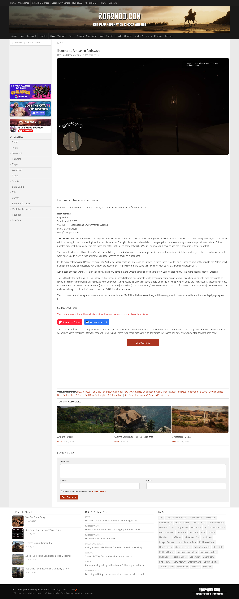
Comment (64, 461)
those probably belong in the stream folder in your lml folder (115, 565)
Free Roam (196, 527)
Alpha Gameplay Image (176, 517)
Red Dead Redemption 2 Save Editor (43, 530)
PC (214, 547)
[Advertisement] (143, 177)
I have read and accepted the (84, 491)
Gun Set (211, 532)
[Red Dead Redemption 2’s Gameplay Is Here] (18, 572)
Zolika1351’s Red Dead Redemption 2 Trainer (48, 555)
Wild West (195, 566)
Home (13, 3)
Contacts (113, 3)
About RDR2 (91, 3)
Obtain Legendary (183, 547)
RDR (221, 547)
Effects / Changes (123, 36)
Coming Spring (199, 522)
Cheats (109, 36)
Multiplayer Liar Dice (187, 542)
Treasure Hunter (166, 566)
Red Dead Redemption (187, 552)
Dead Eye (163, 527)
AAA (161, 517)
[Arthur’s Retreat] (85, 419)
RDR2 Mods (17, 589)
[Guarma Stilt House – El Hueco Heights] (142, 419)
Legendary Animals (61, 3)
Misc (101, 36)
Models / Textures (143, 36)
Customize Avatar (216, 522)
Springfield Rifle (210, 562)
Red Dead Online (166, 552)
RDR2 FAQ (77, 3)
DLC (172, 527)
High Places (176, 537)
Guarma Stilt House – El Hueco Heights (133, 436)
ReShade (158, 36)
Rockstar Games (180, 557)
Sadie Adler (195, 557)
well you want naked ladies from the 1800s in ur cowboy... (114, 547)
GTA (203, 532)
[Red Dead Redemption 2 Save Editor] (18, 533)
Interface (169, 36)
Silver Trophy (208, 557)
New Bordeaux (165, 547)
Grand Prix (193, 532)
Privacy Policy (97, 491)
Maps (52, 36)
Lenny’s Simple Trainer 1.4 (38, 543)
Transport (31, 36)
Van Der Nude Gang (35, 517)
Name (63, 480)
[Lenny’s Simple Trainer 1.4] (18, 546)
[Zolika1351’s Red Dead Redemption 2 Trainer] (18, 559)
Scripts (80, 36)
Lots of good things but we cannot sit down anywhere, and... (115, 574)
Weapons (61, 36)
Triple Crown (182, 566)
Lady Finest (207, 537)
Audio (14, 36)
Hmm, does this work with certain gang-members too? (112, 529)
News (103, 3)
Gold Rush (181, 532)
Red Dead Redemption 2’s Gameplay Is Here (47, 568)
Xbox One (207, 566)
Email (149, 480)
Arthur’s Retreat (65, 436)
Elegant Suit (183, 527)
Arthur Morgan (195, 517)
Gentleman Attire (217, 527)
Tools (22, 36)
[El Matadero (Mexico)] (200, 419)
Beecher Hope (165, 522)
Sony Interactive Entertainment (187, 562)
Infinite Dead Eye (191, 537)
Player (72, 36)
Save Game (91, 36)
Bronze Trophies (182, 522)
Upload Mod (23, 3)
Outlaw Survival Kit (202, 547)
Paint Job (43, 36)
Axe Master (210, 517)
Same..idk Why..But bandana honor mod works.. (109, 556)
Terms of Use (30, 589)
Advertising (55, 589)
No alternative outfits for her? (100, 538)
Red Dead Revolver (208, 552)
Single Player (164, 562)
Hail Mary (163, 537)
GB (205, 527)
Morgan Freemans (167, 542)
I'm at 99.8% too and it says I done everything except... (112, 520)
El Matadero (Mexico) (182, 436)
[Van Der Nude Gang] (18, 521)
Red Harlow (164, 557)
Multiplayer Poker (207, 542)
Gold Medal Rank (166, 532)
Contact (64, 589)
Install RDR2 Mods (40, 3)
